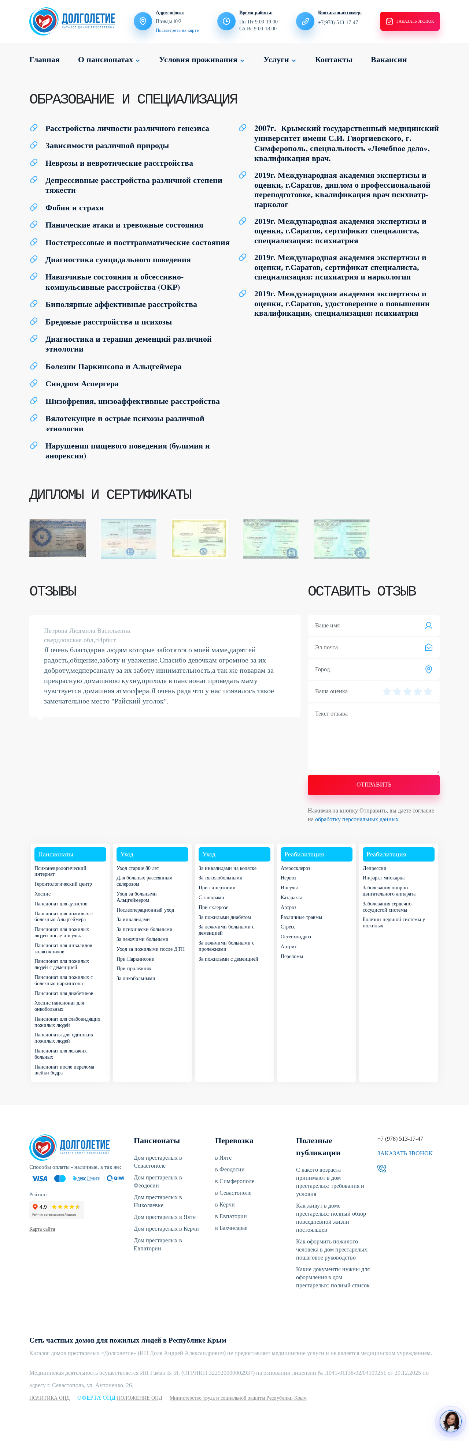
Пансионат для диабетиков (63, 993)
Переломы (292, 956)
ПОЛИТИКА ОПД (49, 1398)
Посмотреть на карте (177, 30)
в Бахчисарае (231, 1228)
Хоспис (42, 894)
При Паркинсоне (135, 959)
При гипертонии (217, 887)
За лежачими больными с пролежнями (226, 946)
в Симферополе (234, 1181)
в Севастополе (233, 1193)
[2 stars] (397, 691)
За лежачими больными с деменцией (226, 930)
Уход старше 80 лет (138, 868)
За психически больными (145, 929)
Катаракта (291, 897)
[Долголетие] (72, 21)
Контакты (333, 59)
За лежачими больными (143, 939)
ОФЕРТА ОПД (97, 1398)
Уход (126, 854)
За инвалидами (133, 919)
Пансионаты (55, 854)
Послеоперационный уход (145, 910)
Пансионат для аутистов (61, 904)
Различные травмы (301, 917)
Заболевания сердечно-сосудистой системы (388, 907)
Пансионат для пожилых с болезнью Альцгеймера (63, 917)
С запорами (211, 897)
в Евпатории (231, 1216)
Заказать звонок (405, 1153)
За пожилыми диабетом (225, 917)
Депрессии (375, 868)
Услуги (276, 59)
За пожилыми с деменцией (228, 959)
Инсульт (289, 887)
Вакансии (389, 59)
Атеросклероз (295, 868)
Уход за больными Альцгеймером (137, 897)
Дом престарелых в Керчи (166, 1229)
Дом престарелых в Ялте (165, 1217)
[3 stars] (407, 691)
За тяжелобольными (221, 878)
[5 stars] (428, 691)
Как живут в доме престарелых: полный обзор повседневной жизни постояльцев (331, 1217)
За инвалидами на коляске (227, 868)
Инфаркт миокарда (384, 878)
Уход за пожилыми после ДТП (151, 949)
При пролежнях (134, 968)
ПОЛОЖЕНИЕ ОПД (139, 1398)
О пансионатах (105, 59)
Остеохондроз (296, 936)
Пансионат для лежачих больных (60, 1054)
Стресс (288, 927)
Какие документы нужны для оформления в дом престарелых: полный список (333, 1277)
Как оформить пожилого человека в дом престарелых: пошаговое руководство (332, 1249)
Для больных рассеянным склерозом (145, 881)
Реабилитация (304, 854)
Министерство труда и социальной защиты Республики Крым (238, 1398)
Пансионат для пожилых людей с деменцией (61, 964)
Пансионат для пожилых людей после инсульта (61, 932)
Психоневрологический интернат (60, 871)
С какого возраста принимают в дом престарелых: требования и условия (330, 1182)
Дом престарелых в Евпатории (158, 1244)
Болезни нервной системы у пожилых (394, 922)
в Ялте (223, 1158)
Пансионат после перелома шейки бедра (64, 1070)
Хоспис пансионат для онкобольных (59, 1006)
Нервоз (288, 878)
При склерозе (213, 907)
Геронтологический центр (63, 884)
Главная (44, 59)
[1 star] (387, 691)
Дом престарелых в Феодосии (158, 1181)
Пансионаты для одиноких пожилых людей (63, 1038)
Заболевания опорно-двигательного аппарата (389, 891)
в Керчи (225, 1204)
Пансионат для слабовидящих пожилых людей (67, 1022)
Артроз (288, 907)
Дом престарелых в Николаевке (158, 1201)
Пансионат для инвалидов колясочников (63, 948)
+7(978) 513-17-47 (338, 22)
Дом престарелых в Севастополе (158, 1162)
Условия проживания (198, 59)
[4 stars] (417, 691)
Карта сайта (42, 1229)
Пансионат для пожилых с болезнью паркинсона (63, 980)
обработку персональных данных (357, 819)
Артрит (289, 946)
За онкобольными (136, 978)
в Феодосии (230, 1169)
